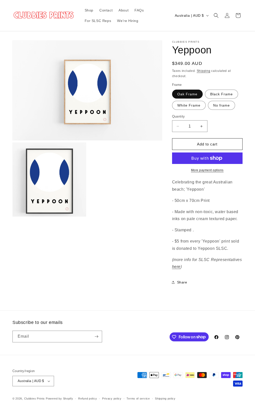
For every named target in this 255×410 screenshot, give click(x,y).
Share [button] (182, 282)
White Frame (188, 105)
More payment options (207, 170)
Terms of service (138, 398)
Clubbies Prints (34, 398)
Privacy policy (112, 398)
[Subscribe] (96, 336)
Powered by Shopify (59, 398)
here (176, 267)
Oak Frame (187, 94)
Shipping (203, 71)
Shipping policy (165, 398)
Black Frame (221, 94)
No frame (221, 105)
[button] (216, 15)
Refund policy (87, 398)
